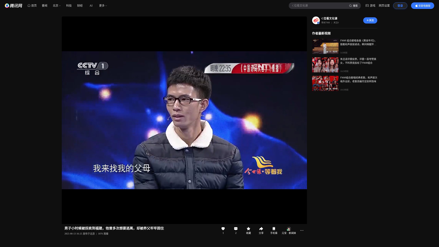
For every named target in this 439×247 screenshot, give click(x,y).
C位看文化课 (329, 18)
